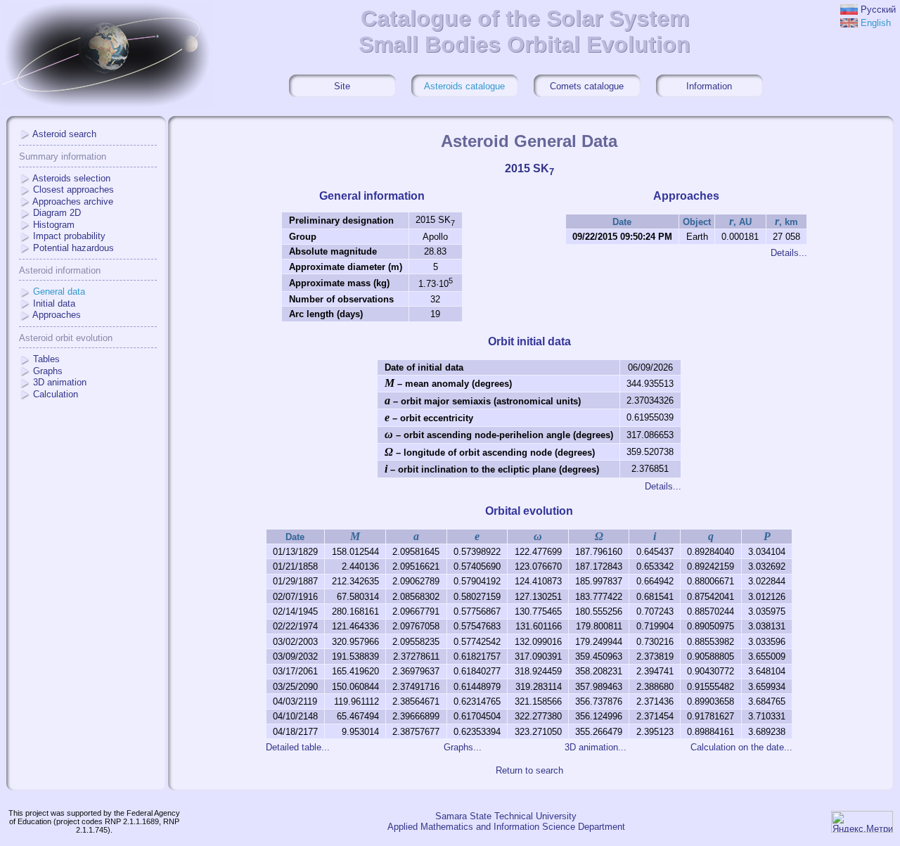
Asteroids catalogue (464, 86)
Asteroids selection (71, 178)
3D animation (59, 382)
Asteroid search (64, 134)
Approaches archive (72, 201)
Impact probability (69, 236)
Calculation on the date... (741, 747)
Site (342, 86)
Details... (789, 253)
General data (59, 291)
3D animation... (595, 747)
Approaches (56, 314)
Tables (46, 359)
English (876, 23)
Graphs (48, 371)
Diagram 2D (57, 212)
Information (709, 86)
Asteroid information (60, 270)
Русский (878, 9)
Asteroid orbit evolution (65, 338)
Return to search (529, 770)
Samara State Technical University (506, 816)
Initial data (54, 303)
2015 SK (529, 168)
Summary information (62, 156)
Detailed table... (298, 747)
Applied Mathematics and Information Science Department (506, 826)
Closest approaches (73, 189)
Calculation (55, 394)
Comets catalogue (587, 86)
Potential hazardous (73, 248)
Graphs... (463, 747)
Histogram (54, 224)
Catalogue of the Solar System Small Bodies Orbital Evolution (524, 31)
